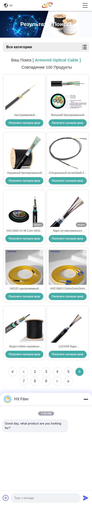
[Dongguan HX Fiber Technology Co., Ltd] (47, 5)
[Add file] (6, 498)
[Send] (85, 498)
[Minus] (85, 399)
